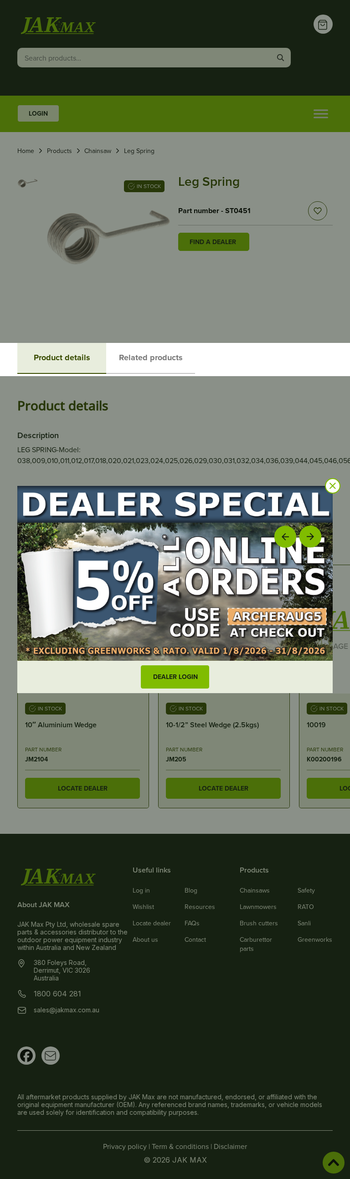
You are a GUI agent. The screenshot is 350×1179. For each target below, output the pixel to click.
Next (310, 536)
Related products (151, 357)
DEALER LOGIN (175, 676)
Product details (62, 357)
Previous (285, 536)
